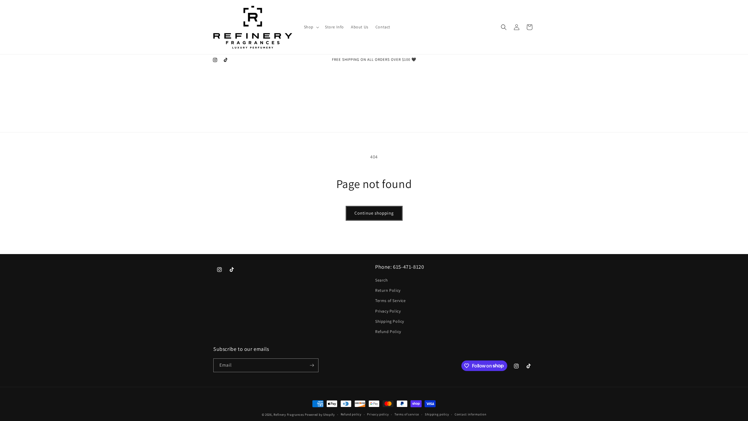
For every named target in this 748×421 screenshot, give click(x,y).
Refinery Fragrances (288, 415)
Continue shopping (374, 213)
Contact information (470, 414)
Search (381, 280)
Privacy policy (378, 414)
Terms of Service (390, 300)
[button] (310, 27)
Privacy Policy (388, 311)
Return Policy (388, 290)
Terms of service (406, 414)
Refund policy (351, 414)
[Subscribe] (311, 365)
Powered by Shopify (320, 415)
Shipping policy (437, 414)
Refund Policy (388, 331)
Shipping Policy (389, 321)
